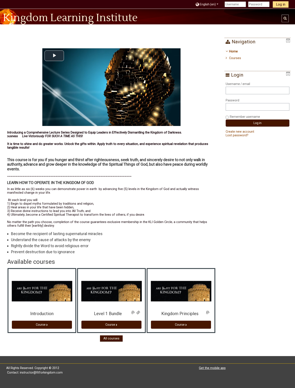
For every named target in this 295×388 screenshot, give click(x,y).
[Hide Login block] (288, 74)
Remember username (245, 116)
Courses (235, 58)
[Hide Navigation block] (288, 40)
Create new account (240, 132)
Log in (280, 4)
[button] (209, 4)
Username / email (238, 84)
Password (232, 100)
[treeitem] (257, 55)
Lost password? (237, 135)
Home (233, 51)
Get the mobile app (212, 368)
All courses (111, 338)
